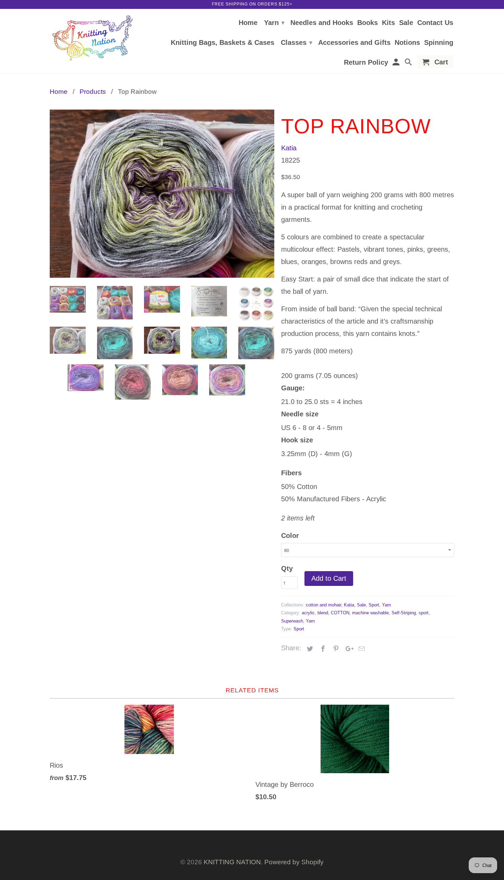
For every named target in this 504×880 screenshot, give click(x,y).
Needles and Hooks (321, 23)
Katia (289, 148)
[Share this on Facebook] (321, 648)
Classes (296, 42)
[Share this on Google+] (347, 648)
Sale (406, 23)
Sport (374, 604)
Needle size (300, 414)
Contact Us (435, 23)
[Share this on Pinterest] (334, 648)
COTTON (340, 612)
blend (322, 612)
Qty (287, 568)
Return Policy (366, 62)
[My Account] (396, 63)
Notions (407, 42)
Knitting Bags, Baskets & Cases (222, 42)
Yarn (274, 22)
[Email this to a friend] (360, 648)
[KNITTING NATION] (92, 38)
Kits (388, 23)
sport (424, 612)
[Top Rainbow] (162, 194)
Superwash (292, 621)
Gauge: (293, 388)
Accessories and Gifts (354, 42)
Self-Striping (404, 612)
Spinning (438, 42)
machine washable (370, 612)
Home (248, 23)
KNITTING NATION (232, 862)
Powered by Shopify (294, 862)
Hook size (297, 440)
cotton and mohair (323, 604)
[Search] (409, 63)
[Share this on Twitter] (308, 648)
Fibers (291, 473)
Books (367, 23)
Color (290, 535)
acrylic (308, 612)
